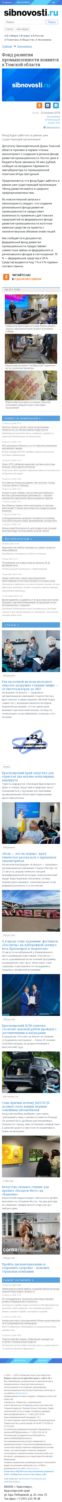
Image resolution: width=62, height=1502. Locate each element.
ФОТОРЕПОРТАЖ (18, 538)
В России (38, 35)
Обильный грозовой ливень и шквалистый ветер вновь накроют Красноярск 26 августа (31, 1290)
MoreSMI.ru (14, 1481)
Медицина (9, 675)
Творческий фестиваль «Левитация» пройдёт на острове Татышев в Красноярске (27, 1340)
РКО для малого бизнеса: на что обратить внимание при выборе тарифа (29, 447)
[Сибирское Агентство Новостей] (31, 12)
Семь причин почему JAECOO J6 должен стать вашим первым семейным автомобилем (25, 1106)
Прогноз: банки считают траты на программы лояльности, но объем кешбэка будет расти (25, 428)
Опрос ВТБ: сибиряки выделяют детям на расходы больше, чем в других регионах (28, 465)
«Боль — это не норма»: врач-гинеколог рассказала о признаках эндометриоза (29, 857)
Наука (6, 766)
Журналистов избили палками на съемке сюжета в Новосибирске (28, 549)
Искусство (9, 935)
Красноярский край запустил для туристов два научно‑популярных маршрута (28, 776)
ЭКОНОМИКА (53, 116)
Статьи (9, 29)
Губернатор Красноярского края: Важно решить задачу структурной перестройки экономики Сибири (30, 328)
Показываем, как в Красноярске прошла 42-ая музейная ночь (26, 564)
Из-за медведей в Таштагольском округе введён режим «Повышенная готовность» (28, 1300)
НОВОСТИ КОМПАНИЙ (23, 418)
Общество (27, 39)
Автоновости (10, 1096)
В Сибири (12, 35)
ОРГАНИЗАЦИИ (52, 119)
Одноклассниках (27, 279)
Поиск (52, 22)
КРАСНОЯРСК (23, 2)
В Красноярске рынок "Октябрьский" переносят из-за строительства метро (30, 367)
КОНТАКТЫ (20, 1360)
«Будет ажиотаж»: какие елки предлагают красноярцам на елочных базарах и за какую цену (28, 579)
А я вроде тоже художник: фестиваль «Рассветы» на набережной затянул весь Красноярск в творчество (30, 944)
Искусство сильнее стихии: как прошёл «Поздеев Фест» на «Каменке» (25, 1190)
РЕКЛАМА (42, 1360)
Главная (7, 46)
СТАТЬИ (12, 625)
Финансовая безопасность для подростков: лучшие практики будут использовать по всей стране (29, 529)
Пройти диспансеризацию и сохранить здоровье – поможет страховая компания (26, 1267)
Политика (12, 39)
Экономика (44, 39)
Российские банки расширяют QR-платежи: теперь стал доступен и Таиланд (28, 484)
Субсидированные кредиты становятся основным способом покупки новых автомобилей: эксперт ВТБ (29, 519)
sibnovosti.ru (21, 1393)
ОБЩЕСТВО (54, 122)
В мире (25, 35)
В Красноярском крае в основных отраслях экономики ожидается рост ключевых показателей (28, 404)
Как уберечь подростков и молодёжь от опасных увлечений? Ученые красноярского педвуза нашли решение (29, 508)
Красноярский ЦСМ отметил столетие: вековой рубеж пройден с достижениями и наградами (29, 1029)
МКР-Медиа (23, 29)
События (8, 1180)
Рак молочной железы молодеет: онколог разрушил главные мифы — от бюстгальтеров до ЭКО (30, 685)
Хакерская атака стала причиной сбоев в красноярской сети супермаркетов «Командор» (31, 1322)
